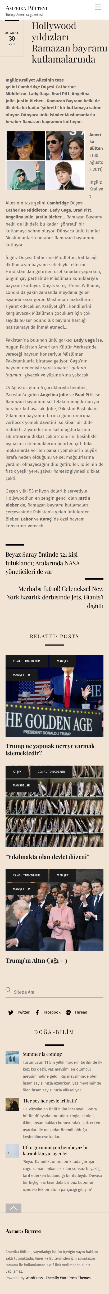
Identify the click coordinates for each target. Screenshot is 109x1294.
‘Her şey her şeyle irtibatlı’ (50, 1101)
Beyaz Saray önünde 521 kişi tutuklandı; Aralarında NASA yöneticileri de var (43, 562)
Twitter (23, 1012)
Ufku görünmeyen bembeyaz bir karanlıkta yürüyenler (56, 1150)
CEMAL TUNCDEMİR (26, 661)
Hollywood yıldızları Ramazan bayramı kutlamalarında (69, 42)
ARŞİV (17, 771)
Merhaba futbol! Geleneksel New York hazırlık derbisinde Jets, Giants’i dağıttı (55, 597)
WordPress (34, 1278)
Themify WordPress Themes (68, 1278)
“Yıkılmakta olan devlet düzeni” (47, 857)
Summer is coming (42, 1054)
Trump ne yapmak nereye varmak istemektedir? (50, 749)
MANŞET (63, 661)
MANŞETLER (21, 675)
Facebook (52, 1012)
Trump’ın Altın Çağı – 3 (36, 960)
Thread (80, 1012)
